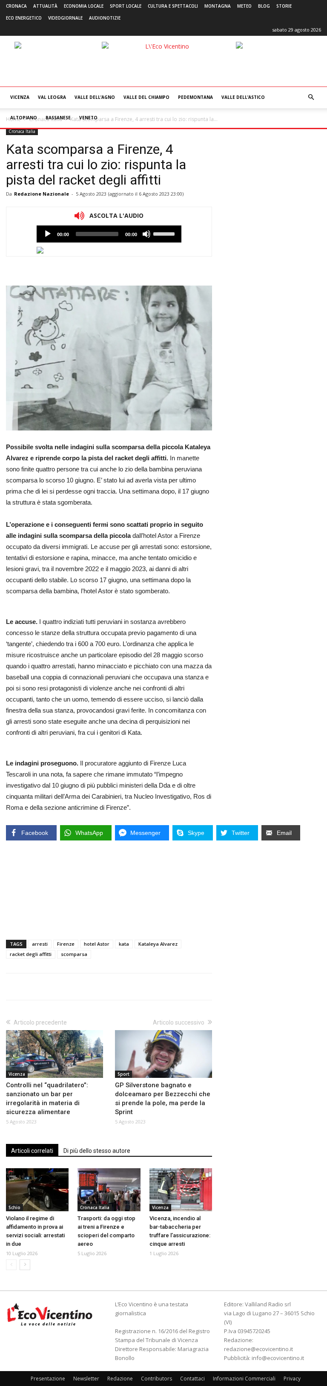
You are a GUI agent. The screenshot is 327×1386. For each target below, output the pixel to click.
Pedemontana (195, 97)
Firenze (66, 944)
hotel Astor (96, 944)
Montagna (217, 6)
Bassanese (58, 118)
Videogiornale (65, 18)
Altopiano (23, 118)
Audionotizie (104, 18)
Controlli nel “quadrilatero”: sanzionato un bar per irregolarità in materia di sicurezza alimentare (47, 1098)
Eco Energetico (24, 18)
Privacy (292, 1378)
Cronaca (16, 6)
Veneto (88, 118)
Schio (14, 1207)
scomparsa (74, 954)
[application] (109, 234)
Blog (264, 6)
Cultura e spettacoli (173, 6)
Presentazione (48, 1378)
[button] (311, 97)
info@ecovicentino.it (278, 1358)
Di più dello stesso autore (96, 1150)
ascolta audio (47, 234)
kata (124, 944)
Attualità (45, 6)
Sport (123, 1074)
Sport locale (125, 6)
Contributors (156, 1378)
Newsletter (86, 1378)
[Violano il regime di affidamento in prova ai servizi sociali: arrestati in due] (37, 1189)
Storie (284, 6)
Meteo (244, 6)
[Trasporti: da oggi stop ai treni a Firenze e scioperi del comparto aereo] (108, 1189)
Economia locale (83, 6)
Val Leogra (52, 97)
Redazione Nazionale (41, 194)
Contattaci (192, 1378)
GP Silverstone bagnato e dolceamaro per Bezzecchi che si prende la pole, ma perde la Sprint (162, 1098)
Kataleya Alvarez (158, 944)
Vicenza (19, 97)
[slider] (165, 233)
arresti (40, 944)
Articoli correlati (32, 1150)
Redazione (120, 1378)
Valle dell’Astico (243, 97)
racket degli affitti (31, 954)
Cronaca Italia (22, 131)
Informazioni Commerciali (244, 1378)
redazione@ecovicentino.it (258, 1349)
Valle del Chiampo (146, 97)
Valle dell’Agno (95, 97)
